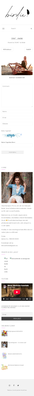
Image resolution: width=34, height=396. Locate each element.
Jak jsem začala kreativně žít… (15, 354)
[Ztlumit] (27, 299)
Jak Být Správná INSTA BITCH (15, 331)
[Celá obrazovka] (30, 299)
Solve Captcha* (6, 131)
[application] (17, 292)
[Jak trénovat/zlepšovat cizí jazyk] (4, 367)
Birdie (23, 42)
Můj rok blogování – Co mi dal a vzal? (17, 342)
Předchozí (7, 49)
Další (28, 49)
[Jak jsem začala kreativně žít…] (4, 356)
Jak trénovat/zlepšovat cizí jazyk (16, 365)
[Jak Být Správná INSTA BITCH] (4, 333)
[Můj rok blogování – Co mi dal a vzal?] (4, 344)
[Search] (31, 28)
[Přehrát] (4, 299)
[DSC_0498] (17, 64)
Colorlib (14, 390)
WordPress (24, 390)
